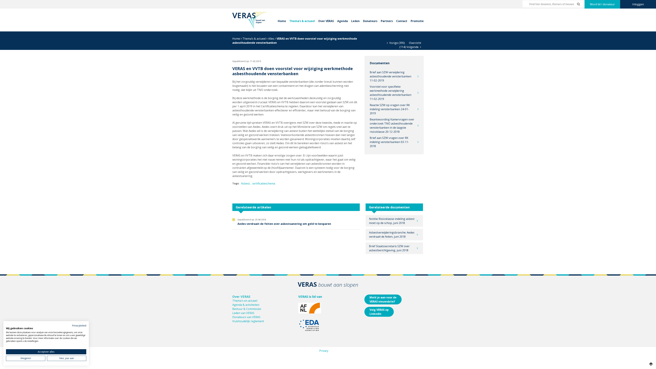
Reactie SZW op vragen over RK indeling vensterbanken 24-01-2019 (390, 109)
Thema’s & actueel (302, 21)
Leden (355, 21)
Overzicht (415, 43)
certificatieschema (263, 183)
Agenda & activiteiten (245, 305)
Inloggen (638, 4)
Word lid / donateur (602, 4)
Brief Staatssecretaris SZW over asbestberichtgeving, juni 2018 (389, 248)
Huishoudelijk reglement (248, 321)
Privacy (323, 351)
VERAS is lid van (310, 297)
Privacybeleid (79, 325)
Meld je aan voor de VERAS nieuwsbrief (383, 299)
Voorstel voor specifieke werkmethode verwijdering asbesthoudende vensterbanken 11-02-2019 (390, 93)
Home (282, 21)
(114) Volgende (409, 47)
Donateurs (370, 21)
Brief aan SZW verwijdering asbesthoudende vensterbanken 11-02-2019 (390, 76)
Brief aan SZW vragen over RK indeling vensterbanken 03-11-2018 (389, 142)
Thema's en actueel (244, 301)
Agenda (342, 21)
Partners (387, 21)
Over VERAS (326, 21)
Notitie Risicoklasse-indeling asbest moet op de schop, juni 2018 (391, 221)
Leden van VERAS (243, 313)
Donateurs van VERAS (246, 317)
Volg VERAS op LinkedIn (379, 312)
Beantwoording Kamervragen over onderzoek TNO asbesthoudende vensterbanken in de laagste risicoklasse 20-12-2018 (392, 126)
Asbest (245, 183)
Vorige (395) (397, 43)
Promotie (417, 21)
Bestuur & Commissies (246, 309)
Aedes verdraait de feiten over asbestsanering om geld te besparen (284, 224)
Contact (401, 21)
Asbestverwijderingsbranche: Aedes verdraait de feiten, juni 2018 (391, 234)
